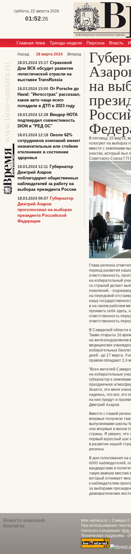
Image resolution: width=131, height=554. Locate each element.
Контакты (13, 525)
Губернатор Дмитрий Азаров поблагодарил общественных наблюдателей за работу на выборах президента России (47, 178)
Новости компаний (24, 520)
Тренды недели (66, 42)
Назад (23, 54)
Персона (95, 42)
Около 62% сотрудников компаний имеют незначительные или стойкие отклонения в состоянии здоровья (48, 146)
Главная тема (31, 42)
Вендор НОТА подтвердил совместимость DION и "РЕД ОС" (47, 120)
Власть (116, 42)
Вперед (74, 54)
